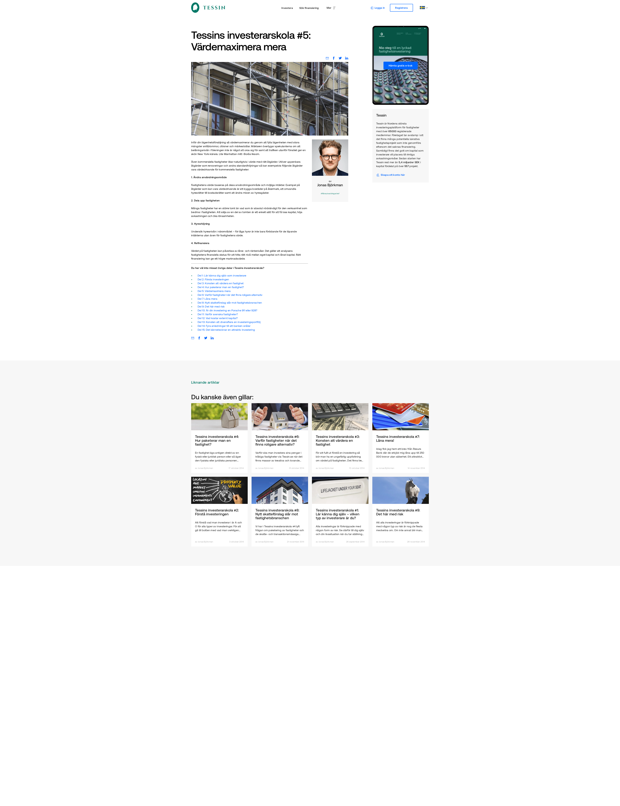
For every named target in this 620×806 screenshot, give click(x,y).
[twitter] (338, 58)
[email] (325, 58)
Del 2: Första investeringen (213, 279)
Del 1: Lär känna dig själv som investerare (222, 275)
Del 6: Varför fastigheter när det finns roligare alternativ (230, 294)
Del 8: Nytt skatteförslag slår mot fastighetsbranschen (230, 302)
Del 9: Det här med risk (211, 306)
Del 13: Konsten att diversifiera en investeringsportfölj (229, 322)
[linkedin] (345, 58)
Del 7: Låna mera (207, 298)
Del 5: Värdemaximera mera (214, 291)
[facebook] (332, 58)
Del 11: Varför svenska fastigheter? (218, 314)
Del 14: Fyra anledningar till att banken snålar (224, 325)
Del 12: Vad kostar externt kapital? (218, 318)
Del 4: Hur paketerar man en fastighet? (221, 287)
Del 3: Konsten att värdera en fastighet (220, 283)
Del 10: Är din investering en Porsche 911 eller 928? (227, 310)
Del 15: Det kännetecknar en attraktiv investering (226, 329)
